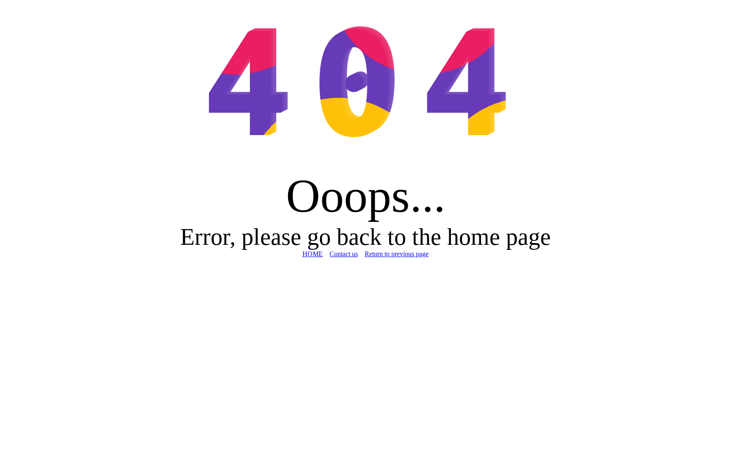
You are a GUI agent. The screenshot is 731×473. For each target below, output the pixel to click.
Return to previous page (397, 253)
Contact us (344, 253)
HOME (312, 253)
